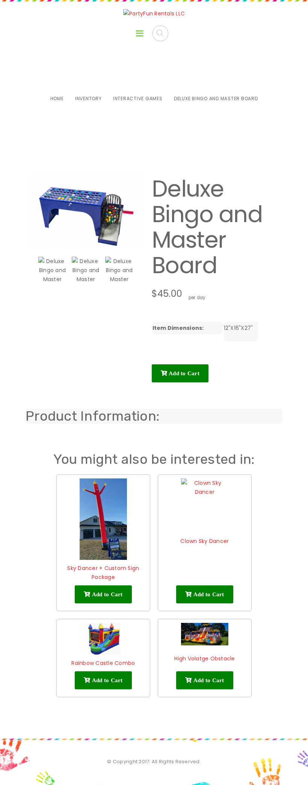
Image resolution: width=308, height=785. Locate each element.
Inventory (88, 98)
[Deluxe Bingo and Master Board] (52, 271)
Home (57, 98)
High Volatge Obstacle (204, 658)
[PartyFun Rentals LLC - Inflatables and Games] (154, 13)
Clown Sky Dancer (204, 541)
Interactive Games (138, 98)
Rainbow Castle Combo (103, 663)
